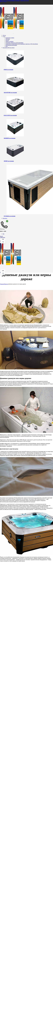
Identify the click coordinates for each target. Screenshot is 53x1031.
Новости (6, 284)
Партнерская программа (11, 45)
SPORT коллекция (9, 161)
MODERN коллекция (9, 138)
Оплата (7, 40)
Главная (2, 284)
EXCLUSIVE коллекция (10, 115)
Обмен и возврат (9, 41)
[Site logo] (6, 32)
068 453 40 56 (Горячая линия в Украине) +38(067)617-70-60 (14, 0)
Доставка (8, 39)
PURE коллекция (8, 69)
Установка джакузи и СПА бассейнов (14, 42)
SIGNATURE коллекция (10, 92)
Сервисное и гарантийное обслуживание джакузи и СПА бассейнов (22, 44)
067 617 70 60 (3, 1)
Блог (7, 46)
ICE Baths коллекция (9, 216)
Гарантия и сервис (10, 37)
